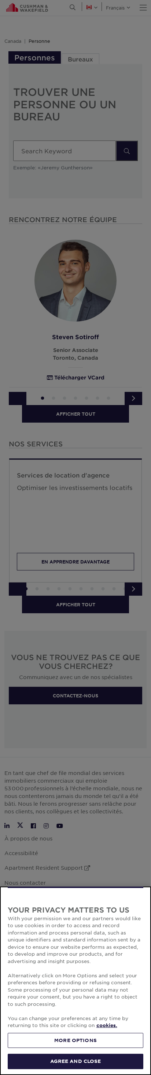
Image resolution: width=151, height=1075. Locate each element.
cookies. (106, 1025)
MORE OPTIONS (75, 1040)
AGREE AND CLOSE (75, 1061)
